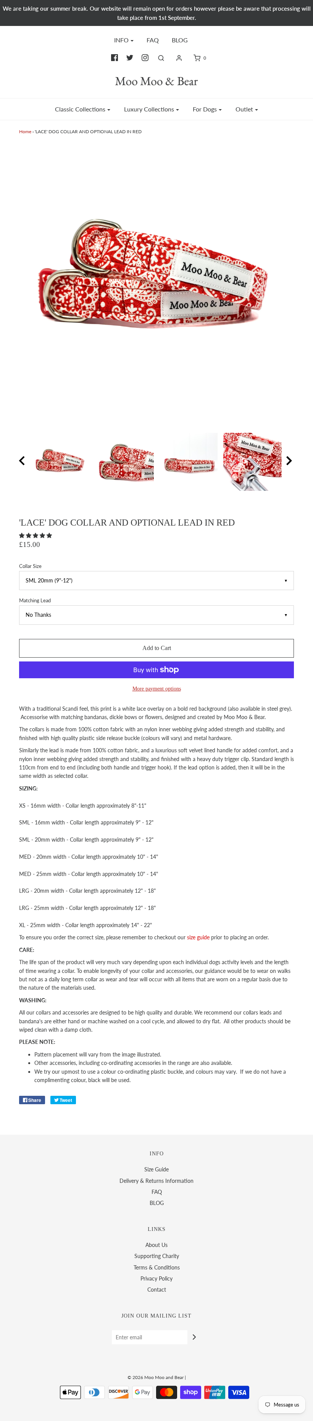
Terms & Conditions (157, 1267)
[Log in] (179, 58)
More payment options (156, 688)
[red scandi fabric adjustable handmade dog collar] (61, 462)
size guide (198, 937)
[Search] (161, 58)
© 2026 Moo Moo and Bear (155, 1377)
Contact (156, 1289)
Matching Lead (35, 600)
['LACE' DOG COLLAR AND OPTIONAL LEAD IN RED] (125, 462)
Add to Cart (156, 648)
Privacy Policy (156, 1278)
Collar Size (30, 566)
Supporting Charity (156, 1256)
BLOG (180, 40)
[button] (36, 535)
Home (25, 131)
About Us (156, 1245)
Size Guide (156, 1169)
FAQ (153, 40)
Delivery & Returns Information (156, 1180)
